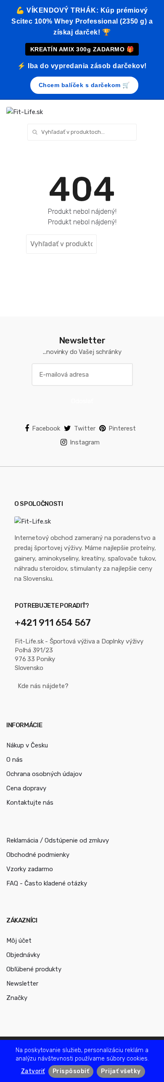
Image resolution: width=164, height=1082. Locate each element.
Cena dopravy (26, 788)
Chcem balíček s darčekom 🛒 (84, 85)
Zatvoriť (33, 1071)
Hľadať (118, 244)
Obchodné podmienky (37, 855)
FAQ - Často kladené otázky (46, 883)
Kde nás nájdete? (43, 686)
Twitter (84, 428)
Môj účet (19, 940)
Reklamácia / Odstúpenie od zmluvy (57, 840)
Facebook (46, 428)
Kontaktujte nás (29, 802)
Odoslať (82, 401)
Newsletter (22, 983)
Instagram (85, 442)
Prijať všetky (121, 1071)
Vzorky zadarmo (29, 869)
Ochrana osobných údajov (44, 774)
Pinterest (122, 428)
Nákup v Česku (27, 745)
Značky (16, 998)
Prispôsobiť (71, 1071)
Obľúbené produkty (33, 969)
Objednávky (23, 955)
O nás (14, 759)
